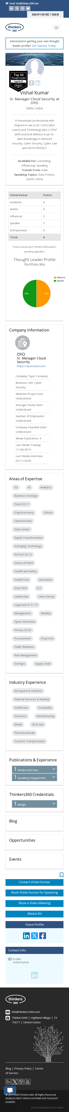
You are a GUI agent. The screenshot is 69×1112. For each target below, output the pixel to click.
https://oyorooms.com (31, 366)
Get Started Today (44, 45)
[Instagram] (22, 8)
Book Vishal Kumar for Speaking (34, 892)
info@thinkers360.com (27, 3)
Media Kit (35, 913)
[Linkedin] (11, 8)
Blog (8, 1068)
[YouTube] (28, 8)
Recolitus (58, 1107)
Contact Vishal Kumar (34, 882)
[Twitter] (17, 8)
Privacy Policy (23, 1068)
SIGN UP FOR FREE (40, 14)
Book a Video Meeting (34, 903)
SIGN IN (55, 14)
